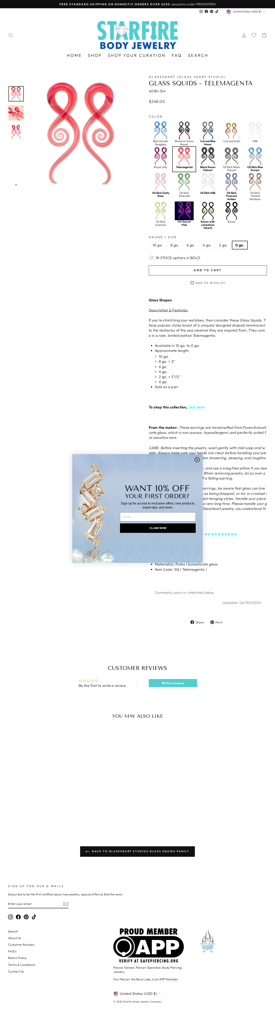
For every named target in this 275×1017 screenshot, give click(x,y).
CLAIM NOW (158, 528)
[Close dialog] (197, 459)
